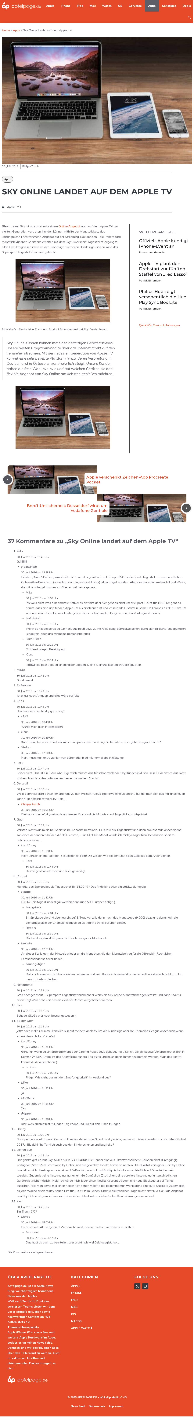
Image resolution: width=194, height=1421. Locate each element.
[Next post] (186, 508)
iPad (80, 6)
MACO (75, 1321)
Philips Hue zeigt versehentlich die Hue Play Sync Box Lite (162, 297)
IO (72, 1314)
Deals (187, 6)
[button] (189, 17)
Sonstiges (169, 6)
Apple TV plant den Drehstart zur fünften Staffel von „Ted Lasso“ (163, 269)
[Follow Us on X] (137, 1286)
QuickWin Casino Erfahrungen (159, 325)
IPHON (75, 1293)
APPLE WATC (80, 1328)
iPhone (65, 6)
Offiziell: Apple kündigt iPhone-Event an (163, 243)
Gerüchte (135, 6)
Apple (50, 6)
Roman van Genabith (152, 252)
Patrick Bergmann (150, 280)
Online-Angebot (69, 226)
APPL (75, 1286)
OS (120, 6)
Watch (107, 6)
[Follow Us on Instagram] (145, 1286)
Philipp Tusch (30, 804)
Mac (93, 6)
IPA (73, 1300)
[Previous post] (7, 479)
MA (73, 1307)
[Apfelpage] (21, 6)
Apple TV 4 (14, 207)
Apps (152, 6)
